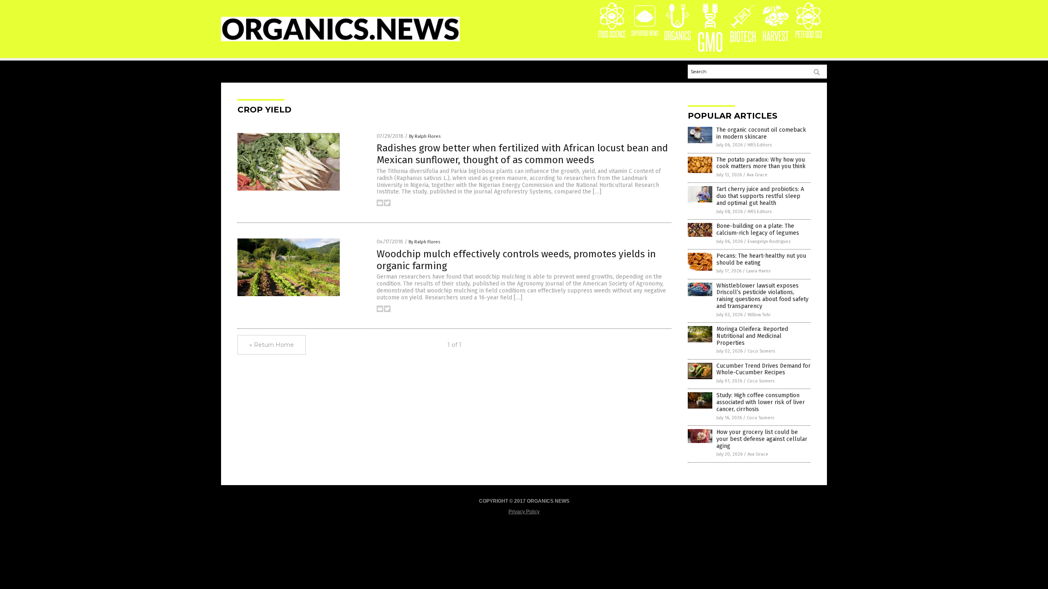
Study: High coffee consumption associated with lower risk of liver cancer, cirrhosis (760, 402)
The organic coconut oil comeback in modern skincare (761, 133)
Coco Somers (761, 351)
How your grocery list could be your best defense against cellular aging (761, 439)
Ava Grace (757, 175)
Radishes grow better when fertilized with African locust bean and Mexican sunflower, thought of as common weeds (522, 154)
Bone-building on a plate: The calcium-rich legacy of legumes (757, 229)
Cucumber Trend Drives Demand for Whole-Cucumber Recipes (763, 369)
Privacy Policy (524, 512)
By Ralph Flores (424, 136)
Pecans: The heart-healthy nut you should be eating (761, 259)
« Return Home (271, 344)
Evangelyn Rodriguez (769, 241)
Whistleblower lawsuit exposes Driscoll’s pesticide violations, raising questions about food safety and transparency (762, 296)
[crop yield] (340, 40)
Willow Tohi (759, 314)
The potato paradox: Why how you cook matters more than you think (761, 163)
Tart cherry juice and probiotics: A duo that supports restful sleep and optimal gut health (760, 196)
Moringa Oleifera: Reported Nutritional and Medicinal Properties (752, 336)
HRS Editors (760, 145)
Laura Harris (758, 271)
